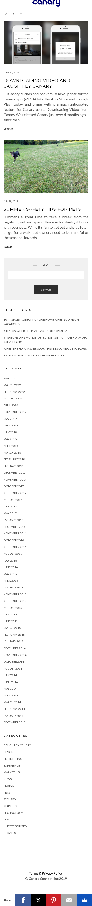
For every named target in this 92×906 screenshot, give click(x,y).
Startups (10, 806)
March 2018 (12, 452)
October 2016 (14, 540)
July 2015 (10, 614)
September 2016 (15, 547)
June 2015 (11, 621)
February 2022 (14, 392)
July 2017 (10, 506)
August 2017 (13, 500)
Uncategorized (15, 826)
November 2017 (15, 479)
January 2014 (13, 715)
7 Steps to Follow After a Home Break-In (34, 355)
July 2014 (10, 675)
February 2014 (14, 709)
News (8, 779)
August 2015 (13, 608)
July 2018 (10, 432)
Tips (6, 819)
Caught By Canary (17, 745)
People (9, 785)
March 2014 (12, 702)
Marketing (12, 772)
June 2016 (11, 567)
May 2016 (10, 574)
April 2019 (11, 425)
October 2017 (14, 486)
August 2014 (13, 668)
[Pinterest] (53, 900)
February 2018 (14, 459)
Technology (13, 813)
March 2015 (12, 628)
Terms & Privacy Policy (46, 873)
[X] (38, 900)
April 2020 (11, 405)
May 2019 (10, 419)
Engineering (13, 758)
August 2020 (13, 398)
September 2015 (15, 601)
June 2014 (11, 682)
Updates (8, 128)
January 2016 (13, 587)
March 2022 (12, 385)
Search (46, 289)
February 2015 (14, 634)
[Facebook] (23, 900)
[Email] (69, 900)
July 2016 (10, 560)
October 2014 (14, 661)
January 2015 (13, 641)
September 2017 (15, 493)
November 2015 (15, 594)
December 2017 (14, 472)
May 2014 (10, 688)
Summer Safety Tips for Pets (42, 209)
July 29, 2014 (11, 201)
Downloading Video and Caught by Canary (37, 83)
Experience (12, 765)
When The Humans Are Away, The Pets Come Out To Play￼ (45, 348)
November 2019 (15, 412)
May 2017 (10, 513)
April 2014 (11, 695)
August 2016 (13, 553)
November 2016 (15, 533)
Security (8, 246)
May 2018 (10, 439)
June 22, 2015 (11, 72)
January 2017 (13, 520)
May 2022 (10, 378)
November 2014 (15, 655)
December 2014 (14, 648)
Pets (7, 792)
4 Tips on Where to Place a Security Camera (35, 331)
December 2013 (14, 722)
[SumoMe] (84, 900)
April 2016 (11, 580)
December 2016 (14, 526)
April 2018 (11, 445)
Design (8, 752)
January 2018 (13, 466)
